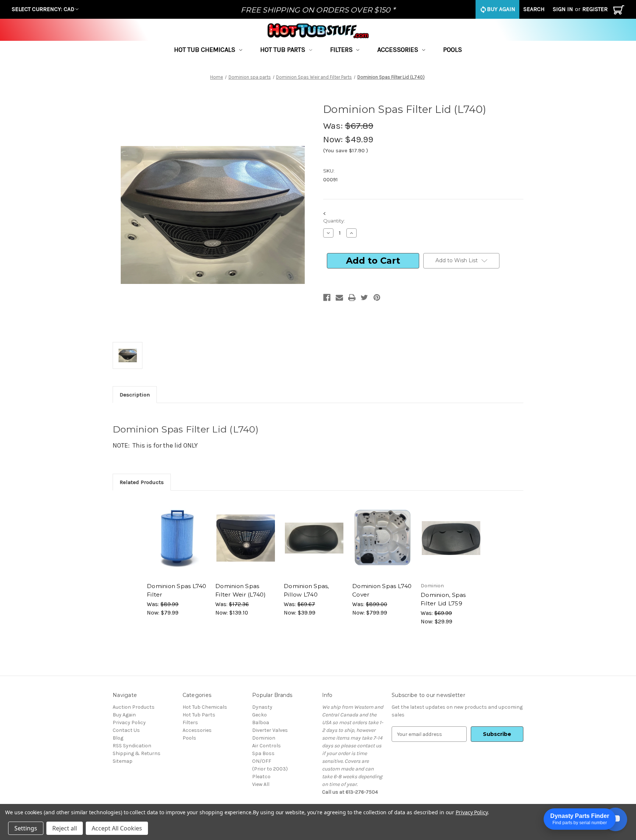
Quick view (174, 531)
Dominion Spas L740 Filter (176, 590)
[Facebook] (327, 297)
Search (534, 9)
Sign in (563, 9)
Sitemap (122, 761)
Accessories (397, 50)
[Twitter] (364, 297)
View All (260, 784)
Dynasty (262, 707)
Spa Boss (263, 753)
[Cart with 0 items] (618, 11)
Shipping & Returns (136, 753)
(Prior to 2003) (270, 769)
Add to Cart (177, 544)
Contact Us (126, 730)
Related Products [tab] (142, 482)
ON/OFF (261, 761)
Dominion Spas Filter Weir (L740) (240, 590)
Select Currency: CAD (43, 9)
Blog (118, 738)
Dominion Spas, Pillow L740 (306, 590)
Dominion (263, 738)
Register (595, 9)
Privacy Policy (129, 722)
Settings (25, 828)
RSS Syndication (132, 746)
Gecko (259, 715)
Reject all (64, 828)
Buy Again (501, 9)
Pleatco (261, 776)
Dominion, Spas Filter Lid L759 (443, 599)
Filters (341, 50)
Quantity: (334, 221)
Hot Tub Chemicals (204, 50)
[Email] (339, 297)
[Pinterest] (377, 297)
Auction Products (134, 707)
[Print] (352, 297)
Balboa (260, 722)
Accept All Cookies (117, 828)
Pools (452, 50)
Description (135, 394)
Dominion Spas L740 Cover (382, 590)
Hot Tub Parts (282, 50)
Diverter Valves (270, 730)
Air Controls (266, 746)
